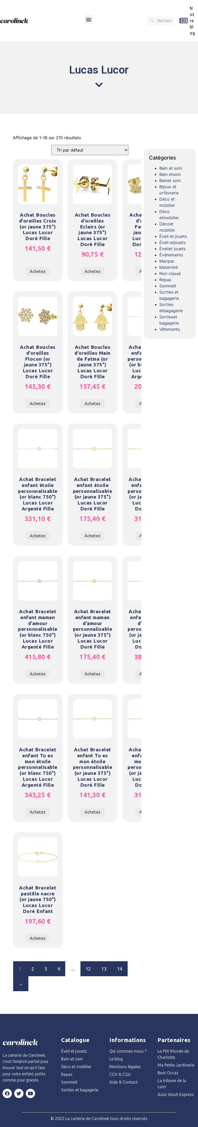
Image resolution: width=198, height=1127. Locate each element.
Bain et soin (170, 168)
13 (104, 968)
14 (119, 968)
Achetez (38, 271)
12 (88, 968)
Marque (166, 261)
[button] (89, 19)
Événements (171, 254)
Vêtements (169, 329)
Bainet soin (170, 180)
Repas (165, 279)
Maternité (168, 267)
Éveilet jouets (172, 248)
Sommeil (167, 285)
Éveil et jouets (173, 236)
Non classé (170, 273)
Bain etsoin (170, 174)
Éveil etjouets (172, 242)
